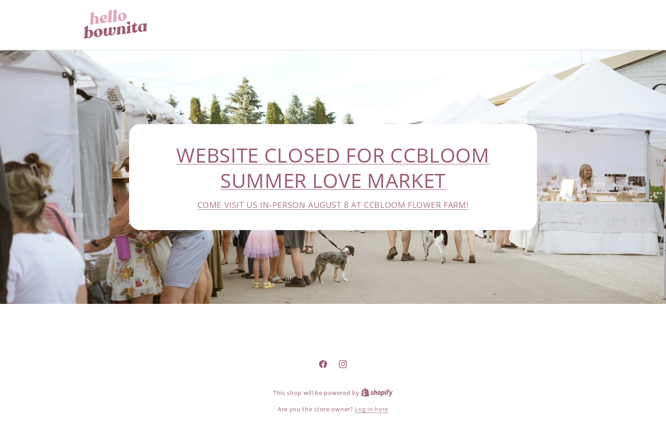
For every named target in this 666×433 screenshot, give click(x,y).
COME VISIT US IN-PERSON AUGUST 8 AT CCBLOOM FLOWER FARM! (333, 204)
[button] (539, 23)
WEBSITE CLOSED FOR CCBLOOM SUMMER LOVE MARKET (332, 167)
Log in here (371, 409)
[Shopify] (377, 393)
